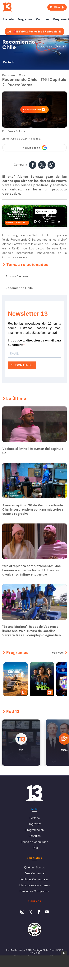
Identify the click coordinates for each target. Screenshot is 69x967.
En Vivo (55, 7)
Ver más (58, 652)
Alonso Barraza (17, 276)
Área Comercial (34, 873)
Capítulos (42, 19)
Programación (34, 830)
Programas (24, 19)
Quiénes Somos (34, 867)
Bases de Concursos (34, 842)
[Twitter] (30, 912)
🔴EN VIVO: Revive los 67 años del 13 (37, 31)
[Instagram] (22, 912)
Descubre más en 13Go (17, 223)
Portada (8, 19)
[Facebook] (39, 912)
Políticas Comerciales (35, 879)
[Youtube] (47, 912)
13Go (34, 848)
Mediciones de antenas (34, 885)
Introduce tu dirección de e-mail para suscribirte (34, 342)
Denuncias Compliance (34, 891)
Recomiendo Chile (19, 288)
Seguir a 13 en (31, 147)
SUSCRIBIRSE (22, 365)
